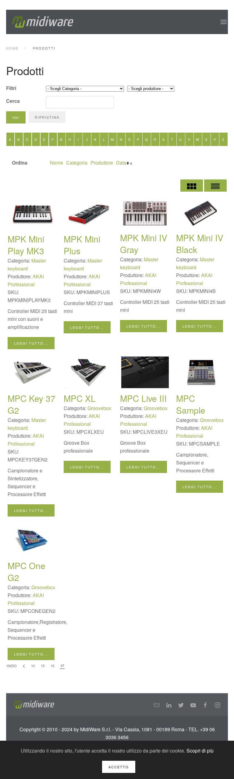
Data (121, 162)
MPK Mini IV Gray (143, 243)
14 (33, 665)
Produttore (101, 162)
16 (52, 665)
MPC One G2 (26, 571)
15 (42, 665)
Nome (56, 162)
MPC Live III (143, 398)
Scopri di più (200, 750)
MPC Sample (190, 404)
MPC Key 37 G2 (31, 404)
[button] (224, 22)
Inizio (12, 665)
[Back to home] (42, 22)
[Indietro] (24, 666)
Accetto (118, 766)
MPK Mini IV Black (199, 243)
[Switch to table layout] (215, 185)
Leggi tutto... (31, 343)
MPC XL (80, 398)
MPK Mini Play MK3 (26, 245)
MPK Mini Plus (82, 245)
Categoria (76, 162)
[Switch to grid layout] (191, 185)
